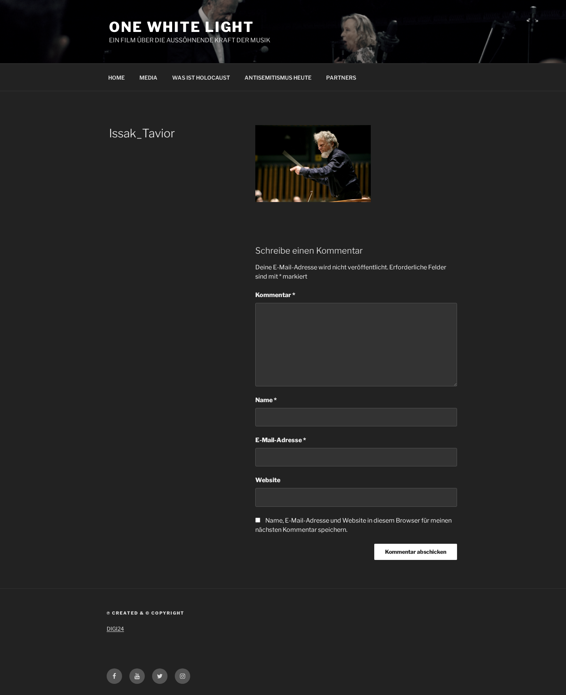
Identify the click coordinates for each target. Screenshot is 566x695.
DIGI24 (115, 628)
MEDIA (148, 77)
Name (266, 400)
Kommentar (275, 295)
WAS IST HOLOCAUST (201, 77)
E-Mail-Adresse (280, 440)
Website (267, 480)
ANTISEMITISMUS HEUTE (277, 77)
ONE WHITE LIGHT (181, 26)
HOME (116, 77)
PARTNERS (341, 77)
